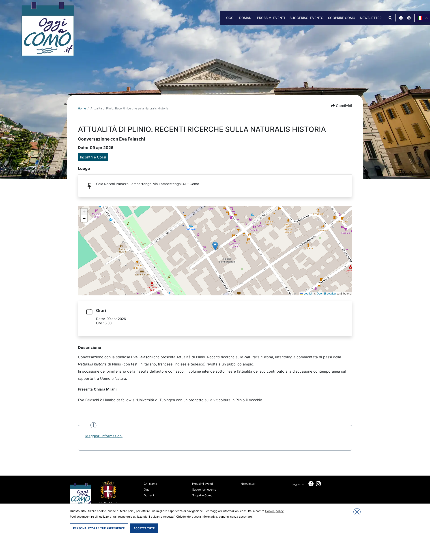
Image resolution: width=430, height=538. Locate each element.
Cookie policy (274, 511)
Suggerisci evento (306, 18)
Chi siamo (150, 483)
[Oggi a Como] (48, 28)
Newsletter (370, 18)
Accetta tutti (144, 528)
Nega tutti (357, 511)
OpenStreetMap (326, 293)
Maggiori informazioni (104, 436)
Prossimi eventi (271, 18)
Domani (245, 18)
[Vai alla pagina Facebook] (401, 17)
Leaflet (307, 293)
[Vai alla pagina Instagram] (409, 17)
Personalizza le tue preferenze (99, 528)
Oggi (230, 18)
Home (82, 108)
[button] (341, 105)
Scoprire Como (341, 18)
